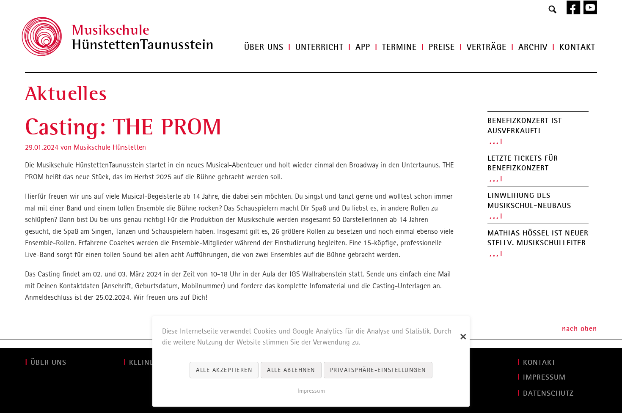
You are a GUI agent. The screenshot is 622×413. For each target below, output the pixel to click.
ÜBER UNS (48, 362)
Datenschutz (548, 393)
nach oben (579, 328)
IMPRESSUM (544, 377)
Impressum (311, 390)
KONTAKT (539, 362)
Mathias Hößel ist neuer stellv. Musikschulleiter (538, 238)
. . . (494, 141)
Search (553, 10)
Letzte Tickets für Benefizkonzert (522, 163)
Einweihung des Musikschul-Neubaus (529, 200)
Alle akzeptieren (224, 370)
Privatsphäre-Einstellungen (378, 370)
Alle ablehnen (291, 370)
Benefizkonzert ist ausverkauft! (524, 125)
